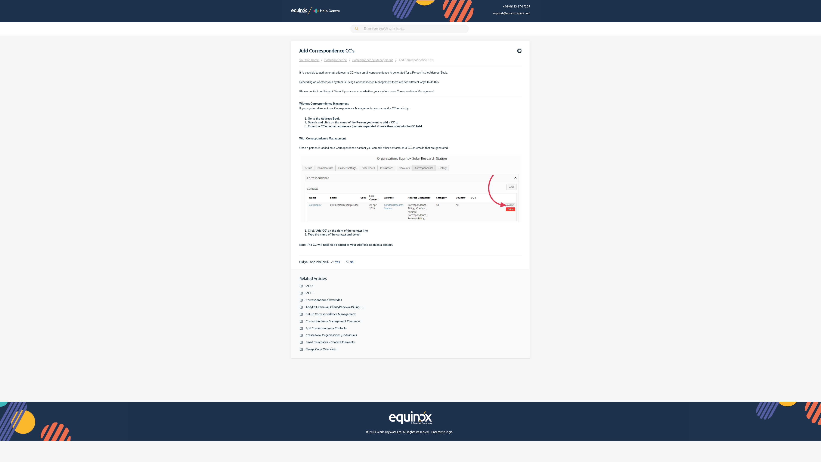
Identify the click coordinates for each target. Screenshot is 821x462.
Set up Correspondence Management (331, 314)
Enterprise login (442, 432)
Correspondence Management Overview (333, 321)
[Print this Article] (519, 50)
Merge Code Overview (321, 349)
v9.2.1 (310, 286)
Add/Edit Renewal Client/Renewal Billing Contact (338, 307)
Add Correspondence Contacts (326, 328)
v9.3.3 (310, 293)
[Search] (357, 29)
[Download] (402, 179)
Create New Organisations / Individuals (331, 335)
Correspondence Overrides (324, 300)
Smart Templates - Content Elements (330, 342)
